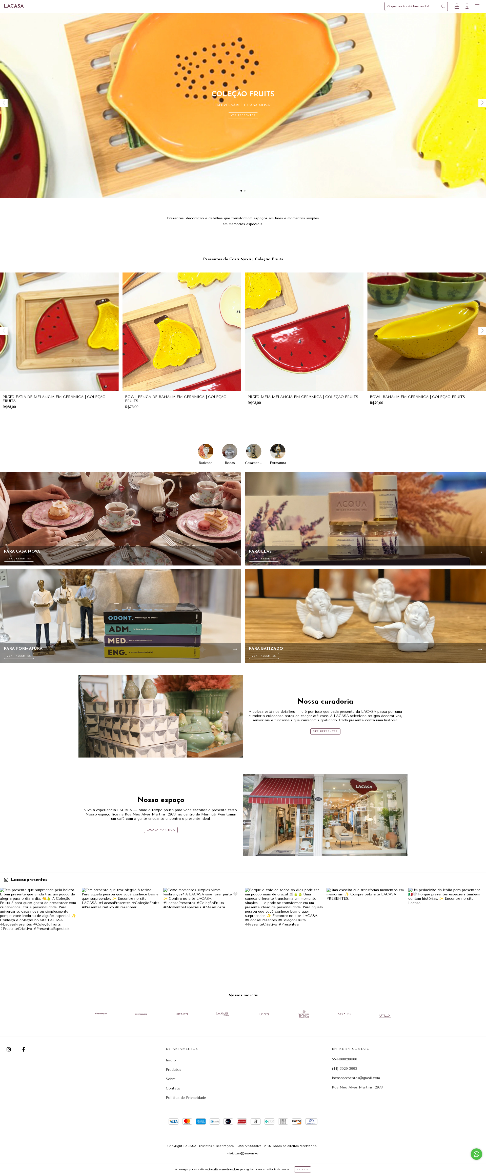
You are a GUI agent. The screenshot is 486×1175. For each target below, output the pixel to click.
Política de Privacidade (186, 1098)
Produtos (173, 1069)
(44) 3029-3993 (344, 1068)
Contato (173, 1088)
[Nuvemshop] (243, 1154)
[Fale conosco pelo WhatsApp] (476, 1154)
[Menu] (477, 7)
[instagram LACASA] (9, 1049)
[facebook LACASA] (24, 1049)
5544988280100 (344, 1059)
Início (171, 1060)
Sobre (171, 1079)
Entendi (302, 1169)
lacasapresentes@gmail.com (356, 1078)
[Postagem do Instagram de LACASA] (39, 927)
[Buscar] (443, 6)
